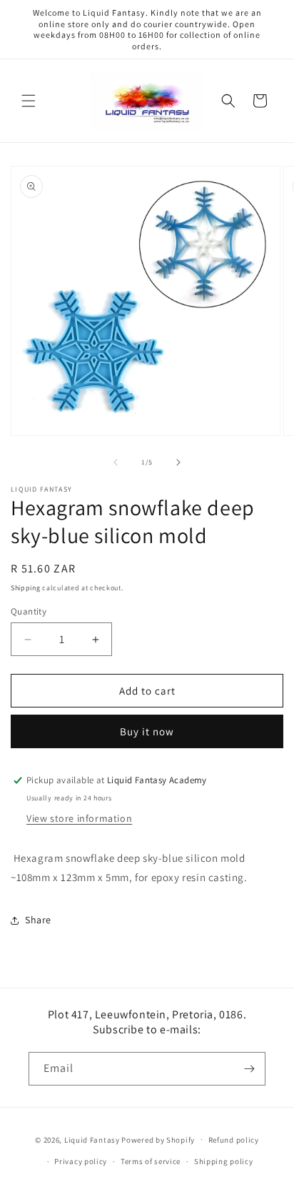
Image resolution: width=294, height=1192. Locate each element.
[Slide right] (178, 462)
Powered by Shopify (158, 1139)
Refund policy (233, 1140)
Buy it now (147, 731)
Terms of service (151, 1161)
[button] (28, 100)
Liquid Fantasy (92, 1139)
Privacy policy (80, 1161)
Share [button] (38, 919)
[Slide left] (115, 462)
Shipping (26, 587)
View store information (79, 818)
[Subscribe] (249, 1069)
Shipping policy (223, 1161)
